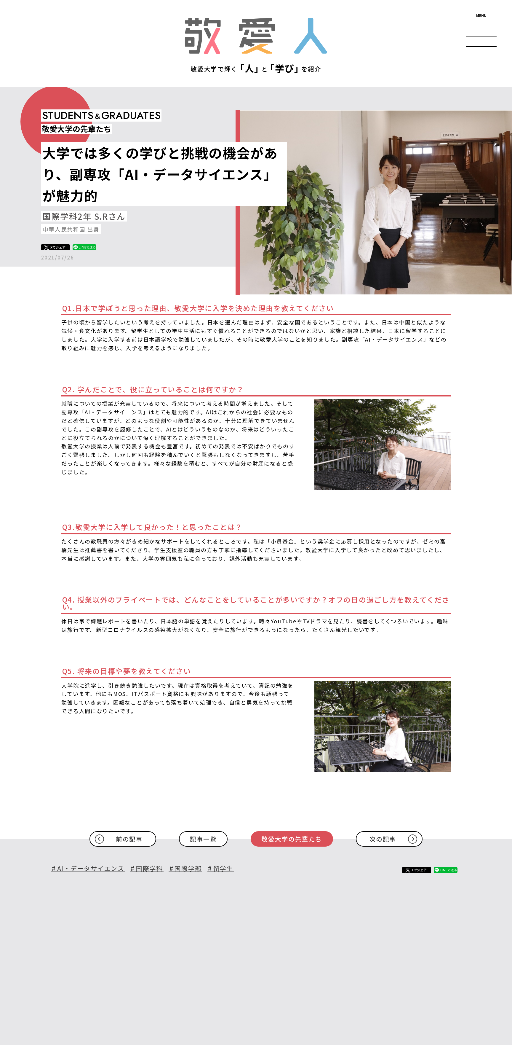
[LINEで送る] (84, 247)
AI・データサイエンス (90, 868)
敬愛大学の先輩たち (291, 838)
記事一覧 (203, 838)
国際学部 (188, 868)
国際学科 (149, 868)
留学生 (223, 868)
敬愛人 (256, 36)
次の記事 (382, 838)
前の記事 (129, 838)
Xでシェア (57, 247)
